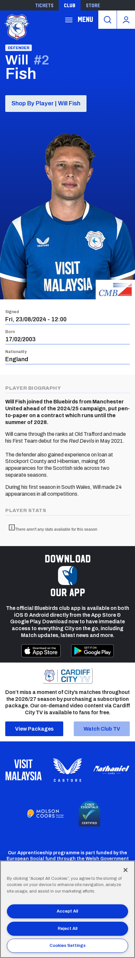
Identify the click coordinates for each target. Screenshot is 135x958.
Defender (18, 48)
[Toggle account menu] (126, 19)
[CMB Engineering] (115, 289)
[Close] (125, 870)
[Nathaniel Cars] (111, 770)
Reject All (67, 928)
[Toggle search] (107, 19)
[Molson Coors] (46, 813)
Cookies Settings (67, 945)
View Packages (34, 729)
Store (93, 5)
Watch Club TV (102, 729)
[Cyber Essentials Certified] (89, 814)
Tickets (44, 5)
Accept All (67, 911)
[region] (67, 909)
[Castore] (67, 770)
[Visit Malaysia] (24, 769)
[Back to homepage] (16, 26)
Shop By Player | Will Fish (45, 103)
